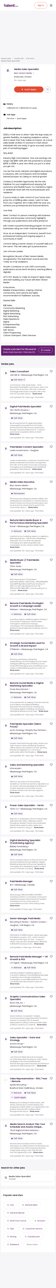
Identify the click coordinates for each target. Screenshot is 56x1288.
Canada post (33, 1236)
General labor (31, 1205)
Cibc (12, 1228)
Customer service (33, 1228)
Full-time (30, 58)
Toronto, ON (18, 58)
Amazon (41, 1220)
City (12, 1205)
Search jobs (6, 58)
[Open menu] (51, 5)
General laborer (17, 1212)
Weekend (14, 1244)
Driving (13, 1236)
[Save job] (48, 89)
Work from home (18, 1220)
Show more (37, 394)
